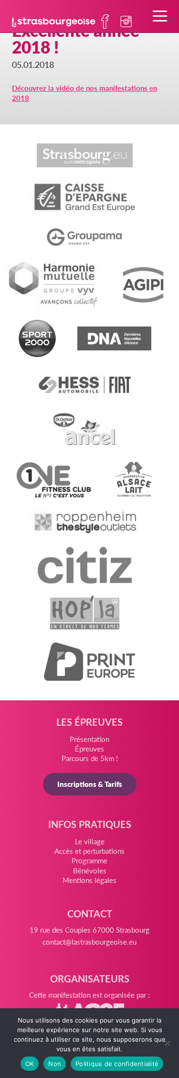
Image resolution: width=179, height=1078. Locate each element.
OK (29, 1063)
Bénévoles (89, 870)
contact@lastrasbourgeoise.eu (89, 941)
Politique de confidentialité (116, 1063)
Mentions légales (89, 880)
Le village (90, 841)
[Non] (167, 1043)
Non (54, 1063)
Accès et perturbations (89, 851)
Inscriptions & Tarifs (89, 784)
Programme (89, 860)
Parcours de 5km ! (90, 758)
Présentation (89, 739)
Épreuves (89, 748)
